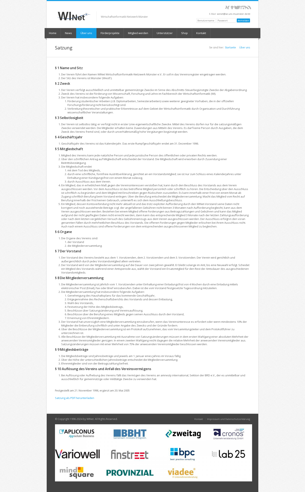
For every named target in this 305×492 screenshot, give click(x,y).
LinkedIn (242, 7)
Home (52, 33)
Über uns (86, 33)
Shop (184, 33)
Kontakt (201, 33)
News (68, 33)
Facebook (232, 7)
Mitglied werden (138, 33)
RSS (248, 7)
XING (227, 7)
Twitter (237, 7)
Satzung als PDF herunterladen (74, 398)
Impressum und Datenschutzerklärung (228, 419)
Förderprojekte (110, 33)
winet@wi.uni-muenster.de (233, 13)
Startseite (230, 47)
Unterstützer (165, 33)
